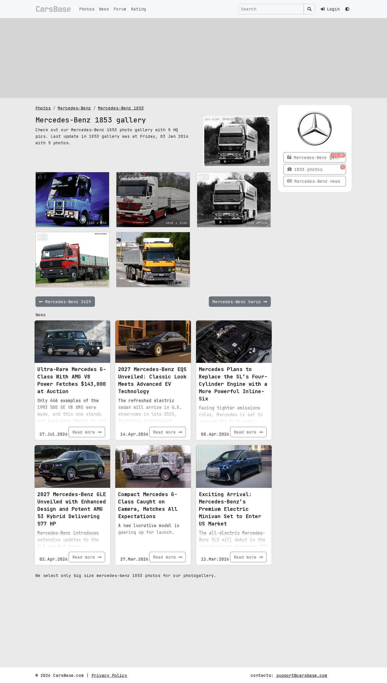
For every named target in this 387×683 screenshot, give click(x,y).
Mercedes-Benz (74, 108)
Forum (120, 9)
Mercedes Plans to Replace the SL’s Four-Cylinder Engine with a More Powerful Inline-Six (233, 384)
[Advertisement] (193, 58)
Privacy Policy (109, 675)
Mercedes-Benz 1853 (121, 108)
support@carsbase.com (301, 675)
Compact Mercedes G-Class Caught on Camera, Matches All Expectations (147, 505)
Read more (85, 432)
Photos (86, 9)
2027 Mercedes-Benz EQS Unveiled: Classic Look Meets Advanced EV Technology (152, 380)
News (104, 9)
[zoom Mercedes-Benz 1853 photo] (264, 160)
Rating (138, 9)
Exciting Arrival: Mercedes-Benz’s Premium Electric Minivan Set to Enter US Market (230, 509)
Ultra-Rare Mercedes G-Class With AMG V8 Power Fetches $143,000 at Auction (71, 380)
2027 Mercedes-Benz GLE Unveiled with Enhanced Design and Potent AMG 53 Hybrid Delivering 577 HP (71, 509)
